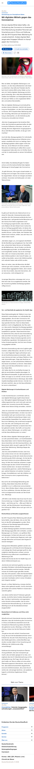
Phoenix (18, 756)
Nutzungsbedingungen (9, 749)
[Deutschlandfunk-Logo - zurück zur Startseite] (17, 2)
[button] (2, 3)
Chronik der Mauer (8, 759)
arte (23, 756)
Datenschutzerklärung (9, 746)
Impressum (5, 752)
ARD (9, 756)
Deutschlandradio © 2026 (10, 762)
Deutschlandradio (8, 744)
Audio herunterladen (22, 49)
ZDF (13, 756)
